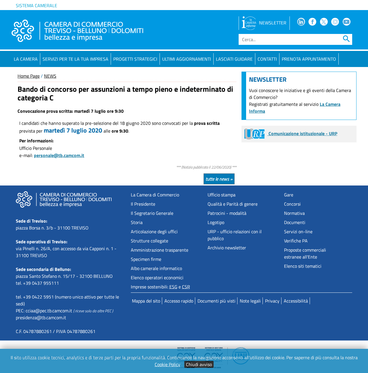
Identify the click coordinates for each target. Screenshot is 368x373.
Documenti (294, 222)
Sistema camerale (36, 5)
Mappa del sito (146, 300)
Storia (137, 222)
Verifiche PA (296, 240)
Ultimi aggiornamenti (186, 59)
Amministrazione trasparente (159, 249)
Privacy (272, 300)
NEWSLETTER (272, 22)
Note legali (250, 300)
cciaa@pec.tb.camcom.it (49, 310)
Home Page (29, 75)
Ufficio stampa (221, 194)
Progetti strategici (135, 59)
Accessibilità (296, 300)
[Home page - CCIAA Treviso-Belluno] (77, 31)
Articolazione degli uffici (154, 231)
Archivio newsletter (227, 247)
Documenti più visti (216, 300)
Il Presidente (143, 203)
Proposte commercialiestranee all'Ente (305, 253)
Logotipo (216, 222)
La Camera (26, 59)
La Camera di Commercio (155, 194)
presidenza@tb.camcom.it (41, 317)
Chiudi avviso (199, 364)
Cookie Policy (167, 364)
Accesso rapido (178, 300)
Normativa (294, 213)
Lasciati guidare (234, 59)
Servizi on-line (298, 231)
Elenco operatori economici (157, 277)
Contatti (267, 59)
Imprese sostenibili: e (160, 286)
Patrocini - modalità (227, 213)
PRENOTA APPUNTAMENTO (309, 59)
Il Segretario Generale (152, 213)
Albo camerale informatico (156, 268)
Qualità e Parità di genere (233, 203)
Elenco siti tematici (302, 266)
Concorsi (292, 203)
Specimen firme (146, 259)
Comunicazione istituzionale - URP (302, 133)
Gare (288, 194)
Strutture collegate (149, 240)
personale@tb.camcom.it (59, 155)
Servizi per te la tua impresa (75, 59)
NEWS (50, 75)
